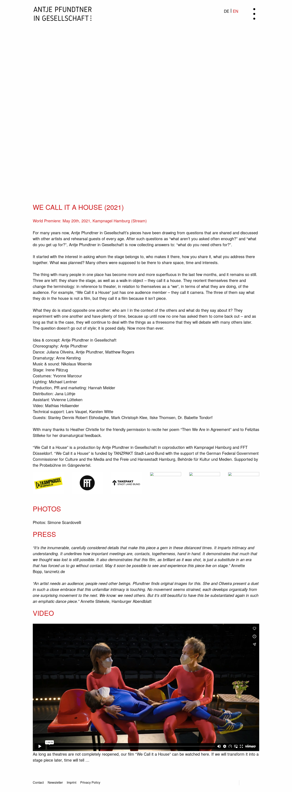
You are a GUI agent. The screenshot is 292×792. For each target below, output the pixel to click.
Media (146, 111)
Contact (146, 120)
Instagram (257, 782)
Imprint (71, 782)
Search (231, 782)
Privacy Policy (90, 782)
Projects (146, 102)
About (146, 84)
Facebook (247, 782)
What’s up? (146, 93)
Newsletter (146, 129)
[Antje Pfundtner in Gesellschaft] (62, 13)
